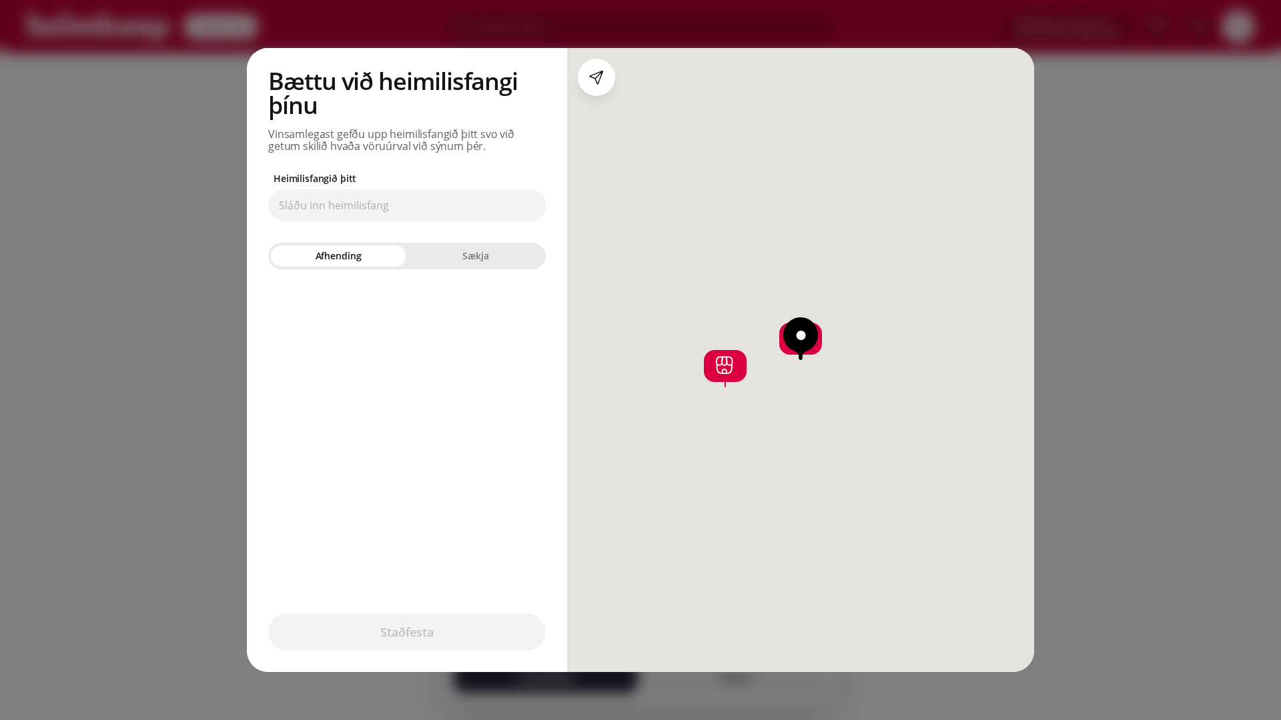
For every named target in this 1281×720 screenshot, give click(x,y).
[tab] (338, 256)
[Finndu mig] (596, 77)
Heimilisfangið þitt (315, 178)
